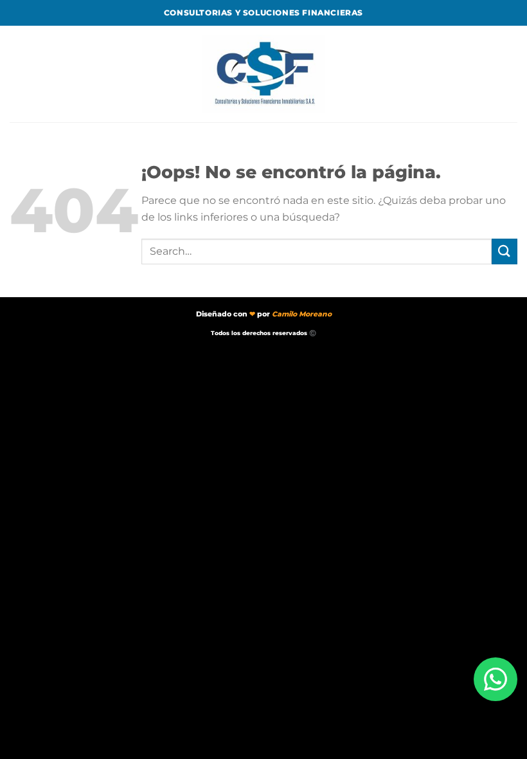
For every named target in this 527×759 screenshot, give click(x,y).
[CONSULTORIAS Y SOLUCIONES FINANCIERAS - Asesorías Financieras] (263, 74)
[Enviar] (504, 251)
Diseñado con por (264, 314)
